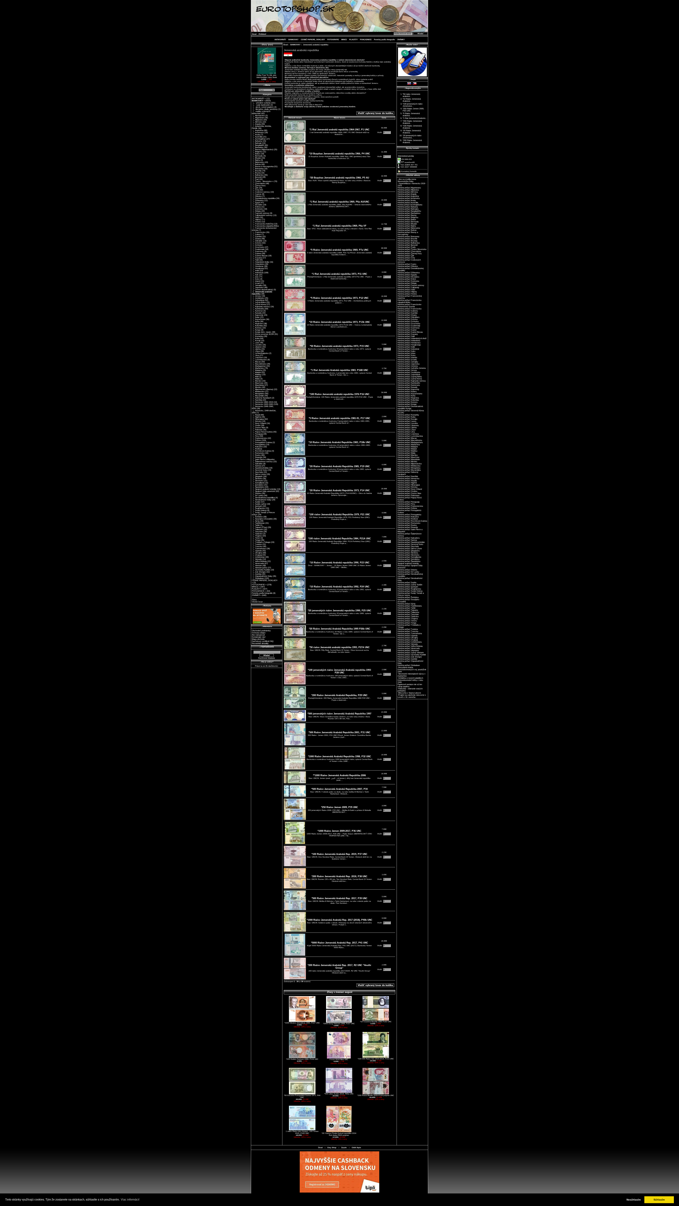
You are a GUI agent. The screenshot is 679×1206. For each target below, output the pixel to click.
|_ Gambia (257, 236)
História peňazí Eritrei (406, 279)
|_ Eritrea (256, 207)
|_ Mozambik (258, 396)
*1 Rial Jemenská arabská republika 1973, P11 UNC (339, 274)
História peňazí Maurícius (408, 457)
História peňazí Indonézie (408, 349)
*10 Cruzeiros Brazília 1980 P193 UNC (375, 1022)
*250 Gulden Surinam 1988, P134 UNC (302, 1059)
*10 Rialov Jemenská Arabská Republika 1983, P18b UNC (339, 442)
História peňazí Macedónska (409, 440)
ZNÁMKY (401, 40)
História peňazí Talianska (408, 612)
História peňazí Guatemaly (408, 326)
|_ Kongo (256, 330)
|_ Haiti (255, 260)
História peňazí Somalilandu (409, 557)
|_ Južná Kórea (259, 304)
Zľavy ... (255, 600)
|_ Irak (255, 275)
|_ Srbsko (256, 493)
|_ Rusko (256, 455)
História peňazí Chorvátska (409, 251)
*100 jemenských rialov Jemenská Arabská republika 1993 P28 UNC (339, 671)
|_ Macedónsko (259, 364)
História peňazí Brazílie (407, 239)
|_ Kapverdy (257, 315)
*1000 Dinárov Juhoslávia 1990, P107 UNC (302, 1023)
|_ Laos (255, 343)
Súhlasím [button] (659, 1199)
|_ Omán (256, 425)
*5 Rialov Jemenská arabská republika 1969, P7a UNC (339, 250)
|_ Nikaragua (258, 419)
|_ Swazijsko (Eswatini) (262, 519)
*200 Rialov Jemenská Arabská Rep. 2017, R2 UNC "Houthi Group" (339, 966)
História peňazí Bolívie (407, 230)
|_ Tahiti (255, 525)
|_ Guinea (256, 253)
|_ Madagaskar (259, 366)
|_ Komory (257, 328)
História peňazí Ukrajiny (407, 638)
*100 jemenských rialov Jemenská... (413, 105)
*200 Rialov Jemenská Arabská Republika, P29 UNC (339, 695)
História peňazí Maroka (407, 455)
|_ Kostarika (257, 336)
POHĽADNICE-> (259, 591)
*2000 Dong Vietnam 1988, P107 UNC (339, 1024)
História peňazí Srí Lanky (408, 572)
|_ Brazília (256, 171)
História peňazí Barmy (407, 215)
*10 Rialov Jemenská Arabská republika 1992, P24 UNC (339, 586)
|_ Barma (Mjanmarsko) (262, 149)
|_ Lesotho (257, 345)
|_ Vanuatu (257, 559)
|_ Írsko (255, 279)
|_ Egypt (256, 202)
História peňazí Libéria (407, 427)
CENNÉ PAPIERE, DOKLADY (313, 40)
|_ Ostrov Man (258, 427)
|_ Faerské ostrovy (260, 213)
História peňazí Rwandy (407, 527)
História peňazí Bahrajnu (408, 209)
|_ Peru (255, 436)
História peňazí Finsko (407, 294)
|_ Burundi (257, 177)
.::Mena (266, 85)
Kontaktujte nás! (259, 637)
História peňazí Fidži (406, 289)
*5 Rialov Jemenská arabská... (411, 114)
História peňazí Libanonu (408, 425)
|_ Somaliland (258, 483)
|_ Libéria (256, 349)
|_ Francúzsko (258, 232)
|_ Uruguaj (257, 555)
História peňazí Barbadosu (408, 213)
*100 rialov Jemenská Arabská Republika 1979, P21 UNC (339, 514)
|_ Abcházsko (258, 115)
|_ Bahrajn (257, 143)
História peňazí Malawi (407, 449)
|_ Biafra (256, 160)
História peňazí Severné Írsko (410, 544)
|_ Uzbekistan (258, 557)
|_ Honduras (257, 266)
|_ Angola (256, 124)
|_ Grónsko (257, 245)
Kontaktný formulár (409, 171)
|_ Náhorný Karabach (261, 398)
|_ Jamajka (257, 285)
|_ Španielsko (258, 487)
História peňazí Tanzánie (408, 614)
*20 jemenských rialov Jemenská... (412, 136)
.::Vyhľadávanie (266, 647)
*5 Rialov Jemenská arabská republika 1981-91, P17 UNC (339, 418)
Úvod (254, 34)
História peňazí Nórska (407, 487)
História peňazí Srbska (407, 570)
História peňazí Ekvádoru (408, 277)
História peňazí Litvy (406, 432)
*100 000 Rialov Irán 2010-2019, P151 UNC (376, 1059)
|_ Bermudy (257, 156)
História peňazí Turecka (407, 631)
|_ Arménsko (258, 132)
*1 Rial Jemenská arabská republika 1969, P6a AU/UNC (339, 201)
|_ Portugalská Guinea (262, 442)
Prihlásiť (262, 34)
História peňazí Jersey (407, 370)
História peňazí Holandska (408, 340)
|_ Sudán (256, 502)
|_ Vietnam (257, 565)
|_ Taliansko (257, 529)
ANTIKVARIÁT (280, 40)
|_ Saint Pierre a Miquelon (263, 459)
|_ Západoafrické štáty (262, 576)
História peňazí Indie (406, 347)
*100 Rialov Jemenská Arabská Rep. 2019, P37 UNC (339, 854)
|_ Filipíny (256, 219)
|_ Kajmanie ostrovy (261, 306)
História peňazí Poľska (407, 508)
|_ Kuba (255, 338)
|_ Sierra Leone (259, 474)
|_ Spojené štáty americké (263, 491)
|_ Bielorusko (258, 162)
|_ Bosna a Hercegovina (263, 166)
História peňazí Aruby (406, 200)
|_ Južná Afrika (259, 302)
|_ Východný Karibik (261, 570)
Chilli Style (356, 1148)
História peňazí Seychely (408, 546)
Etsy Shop (331, 1148)
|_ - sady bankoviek (261, 105)
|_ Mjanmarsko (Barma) (262, 389)
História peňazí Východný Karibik (411, 655)
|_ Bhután (256, 158)
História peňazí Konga (406, 404)
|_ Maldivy (257, 374)
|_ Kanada (257, 313)
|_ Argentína (257, 130)
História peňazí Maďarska (408, 444)
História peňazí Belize (406, 219)
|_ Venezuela (258, 563)
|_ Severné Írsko (259, 470)
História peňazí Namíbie (407, 476)
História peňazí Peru (406, 504)
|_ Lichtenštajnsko (260, 353)
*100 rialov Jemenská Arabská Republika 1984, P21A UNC (339, 538)
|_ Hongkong (258, 268)
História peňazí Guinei (406, 330)
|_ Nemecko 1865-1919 (262, 402)
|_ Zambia (256, 574)
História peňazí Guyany (407, 334)
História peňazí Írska (406, 355)
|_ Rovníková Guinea (261, 451)
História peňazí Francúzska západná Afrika (409, 301)
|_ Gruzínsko (258, 247)
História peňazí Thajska (407, 619)
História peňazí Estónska (408, 281)
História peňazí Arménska (408, 198)
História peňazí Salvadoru (408, 538)
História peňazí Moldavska (408, 466)
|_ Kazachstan (258, 319)
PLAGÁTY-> (257, 589)
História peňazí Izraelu (407, 360)
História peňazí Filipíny (407, 292)
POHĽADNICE (366, 40)
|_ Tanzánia (257, 531)
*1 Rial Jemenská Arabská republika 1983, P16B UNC (339, 370)
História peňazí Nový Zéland (409, 489)
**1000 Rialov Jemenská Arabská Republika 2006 (339, 775)
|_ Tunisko (257, 544)
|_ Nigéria (256, 417)
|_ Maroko (257, 381)
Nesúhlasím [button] (633, 1199)
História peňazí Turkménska (409, 633)
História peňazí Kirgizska (408, 398)
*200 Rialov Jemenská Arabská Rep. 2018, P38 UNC (339, 876)
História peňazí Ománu (407, 491)
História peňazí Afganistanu (409, 188)
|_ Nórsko (256, 421)
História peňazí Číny (406, 258)
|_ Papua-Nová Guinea (262, 432)
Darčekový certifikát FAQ (263, 641)
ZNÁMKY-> (256, 595)
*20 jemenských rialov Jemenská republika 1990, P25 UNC (339, 610)
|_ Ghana (256, 239)
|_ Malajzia (257, 370)
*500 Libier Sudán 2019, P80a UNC (339, 1094)
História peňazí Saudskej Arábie (411, 542)
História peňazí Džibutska (408, 273)
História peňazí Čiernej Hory (409, 253)
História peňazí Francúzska (409, 309)
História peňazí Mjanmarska (409, 464)
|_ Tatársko (257, 534)
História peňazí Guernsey (408, 328)
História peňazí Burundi (407, 245)
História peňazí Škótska (407, 553)
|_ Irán (255, 277)
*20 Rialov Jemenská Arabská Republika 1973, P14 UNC (339, 490)
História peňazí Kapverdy (408, 389)
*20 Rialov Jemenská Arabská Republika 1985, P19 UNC (339, 466)
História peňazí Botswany (408, 236)
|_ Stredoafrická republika (263, 498)
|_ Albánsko (257, 120)
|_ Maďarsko (258, 368)
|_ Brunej (256, 173)
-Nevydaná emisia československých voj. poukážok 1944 (411, 669)
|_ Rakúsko (257, 447)
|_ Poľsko (256, 440)
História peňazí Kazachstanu (409, 394)
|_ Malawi (256, 372)
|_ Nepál (256, 415)
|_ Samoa (256, 466)
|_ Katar (256, 317)
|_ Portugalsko (258, 444)
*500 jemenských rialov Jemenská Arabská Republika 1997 (339, 713)
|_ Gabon (256, 234)
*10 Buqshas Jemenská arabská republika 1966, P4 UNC (339, 153)
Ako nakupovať (258, 635)
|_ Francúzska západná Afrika (265, 226)
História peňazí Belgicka (407, 217)
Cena (384, 118)
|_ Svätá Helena (259, 510)
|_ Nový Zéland (259, 423)
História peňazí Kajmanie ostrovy (411, 381)
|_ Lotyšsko (257, 357)
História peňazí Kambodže (408, 383)
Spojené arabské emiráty (408, 563)
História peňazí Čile (405, 256)
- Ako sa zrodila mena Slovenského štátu (406, 180)
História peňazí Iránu (406, 353)
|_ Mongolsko (258, 394)
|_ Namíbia (257, 400)
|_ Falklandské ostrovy (262, 215)
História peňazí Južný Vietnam (410, 652)
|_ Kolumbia (257, 326)
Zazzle (344, 1148)
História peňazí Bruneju (407, 241)
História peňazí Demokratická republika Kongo (410, 407)
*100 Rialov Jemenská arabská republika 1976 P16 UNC (339, 394)
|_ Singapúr (257, 476)
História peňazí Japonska (408, 364)
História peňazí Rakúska (408, 517)
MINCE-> (256, 587)
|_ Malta (256, 379)
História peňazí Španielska (408, 561)
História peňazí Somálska (408, 559)
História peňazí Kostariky (408, 415)
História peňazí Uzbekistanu (409, 642)
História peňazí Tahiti (406, 608)
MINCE (344, 40)
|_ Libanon (257, 347)
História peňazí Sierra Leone (409, 548)
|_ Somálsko (257, 485)
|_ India (255, 270)
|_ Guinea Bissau (260, 256)
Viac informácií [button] (130, 1199)
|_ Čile (255, 188)
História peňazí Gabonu (407, 311)
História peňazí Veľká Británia (410, 646)
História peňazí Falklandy (408, 287)
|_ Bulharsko (258, 175)
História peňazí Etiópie (407, 283)
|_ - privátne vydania (261, 103)
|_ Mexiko (256, 387)
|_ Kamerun (257, 311)
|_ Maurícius (257, 383)
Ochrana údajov (259, 633)
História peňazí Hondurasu (408, 343)
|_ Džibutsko (258, 200)
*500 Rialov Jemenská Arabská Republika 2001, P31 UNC (339, 732)
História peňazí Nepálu (407, 481)
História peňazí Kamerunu (408, 385)
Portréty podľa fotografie (384, 40)
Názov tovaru (339, 118)
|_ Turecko (257, 546)
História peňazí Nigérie (407, 483)
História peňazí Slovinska (408, 555)
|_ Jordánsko (258, 298)
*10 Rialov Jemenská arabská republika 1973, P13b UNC (339, 322)
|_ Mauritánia (258, 385)
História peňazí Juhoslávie (408, 374)
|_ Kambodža (258, 309)
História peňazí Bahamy (407, 207)
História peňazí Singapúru (408, 551)
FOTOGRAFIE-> (259, 585)
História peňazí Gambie (407, 313)
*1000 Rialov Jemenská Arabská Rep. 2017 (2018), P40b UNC (339, 920)
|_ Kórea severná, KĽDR (263, 334)
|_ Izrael (256, 283)
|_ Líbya (256, 351)
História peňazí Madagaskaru (410, 442)
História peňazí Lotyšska (408, 434)
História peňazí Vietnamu (408, 650)
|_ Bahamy (257, 141)
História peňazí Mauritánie (408, 459)
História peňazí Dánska (407, 266)
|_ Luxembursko (259, 360)
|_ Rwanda (257, 457)
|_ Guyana (257, 258)
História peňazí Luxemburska (410, 436)
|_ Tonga (256, 540)
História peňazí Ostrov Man (409, 493)
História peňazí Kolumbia (408, 400)
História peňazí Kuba (406, 417)
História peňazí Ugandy (407, 635)
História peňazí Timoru (407, 621)
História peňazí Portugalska (409, 514)
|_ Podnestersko (259, 438)
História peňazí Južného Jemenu (411, 368)
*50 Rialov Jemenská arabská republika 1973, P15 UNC (339, 346)
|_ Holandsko (258, 264)
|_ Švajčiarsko (258, 508)
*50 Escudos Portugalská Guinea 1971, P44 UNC (302, 1096)
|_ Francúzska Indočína (262, 224)
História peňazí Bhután (407, 224)
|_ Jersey (256, 296)
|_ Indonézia (257, 273)
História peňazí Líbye (406, 430)
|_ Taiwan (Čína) (259, 527)
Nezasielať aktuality (260, 643)
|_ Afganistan (258, 118)
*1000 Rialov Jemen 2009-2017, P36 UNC (339, 831)
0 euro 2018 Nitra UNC (339, 1059)
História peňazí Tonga (406, 623)
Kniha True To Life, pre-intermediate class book (267, 76)
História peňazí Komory (407, 402)
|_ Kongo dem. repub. (261, 332)
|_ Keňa (255, 321)
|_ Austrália (257, 137)
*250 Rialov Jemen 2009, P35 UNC (339, 807)
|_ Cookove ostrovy (261, 192)
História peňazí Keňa (406, 396)
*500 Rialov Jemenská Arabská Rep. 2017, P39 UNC (339, 898)
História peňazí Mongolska (408, 468)
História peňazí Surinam (407, 587)
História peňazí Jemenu (407, 366)
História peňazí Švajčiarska (409, 589)
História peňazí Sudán (406, 582)
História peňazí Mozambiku (409, 470)
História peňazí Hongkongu (409, 345)
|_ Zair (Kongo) (259, 572)
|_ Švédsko (257, 517)
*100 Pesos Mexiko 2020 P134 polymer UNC (375, 1095)
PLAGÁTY (353, 40)
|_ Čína (255, 190)
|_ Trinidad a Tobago (261, 542)
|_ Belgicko (257, 152)
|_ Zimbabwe (258, 578)
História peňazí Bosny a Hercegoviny (407, 233)
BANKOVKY (295, 45)
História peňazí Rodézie (407, 519)
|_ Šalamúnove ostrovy (262, 461)
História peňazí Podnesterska (410, 506)
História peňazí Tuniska (407, 629)
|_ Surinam (257, 506)
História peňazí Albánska (408, 190)
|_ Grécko (257, 243)
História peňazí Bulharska (408, 243)
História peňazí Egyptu (407, 275)
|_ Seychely (257, 472)
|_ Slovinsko (257, 481)
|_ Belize (256, 154)
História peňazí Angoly (407, 194)
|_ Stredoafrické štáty (261, 500)
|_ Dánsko (257, 196)
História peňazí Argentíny (408, 196)
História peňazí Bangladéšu (409, 211)
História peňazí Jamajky (407, 362)
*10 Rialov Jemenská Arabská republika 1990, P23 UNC (339, 562)
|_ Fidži (255, 217)
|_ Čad (255, 179)
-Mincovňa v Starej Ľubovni (409, 693)
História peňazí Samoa (407, 540)
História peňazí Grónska (408, 321)
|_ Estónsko (257, 209)
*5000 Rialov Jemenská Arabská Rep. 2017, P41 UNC (339, 942)
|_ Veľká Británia (259, 561)
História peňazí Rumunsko (408, 523)
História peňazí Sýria (406, 604)
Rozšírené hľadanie (266, 658)
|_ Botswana (257, 169)
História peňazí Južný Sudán (409, 585)
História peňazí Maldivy (407, 451)
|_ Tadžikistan (258, 523)
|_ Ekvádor (257, 205)
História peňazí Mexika (407, 461)
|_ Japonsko (257, 287)
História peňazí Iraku (406, 351)
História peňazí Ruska (407, 525)
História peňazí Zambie (407, 659)
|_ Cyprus (256, 194)
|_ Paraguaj (257, 434)
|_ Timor (256, 538)
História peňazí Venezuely (408, 648)
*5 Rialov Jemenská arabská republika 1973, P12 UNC (339, 298)
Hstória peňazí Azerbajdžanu (409, 205)
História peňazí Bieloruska (408, 228)
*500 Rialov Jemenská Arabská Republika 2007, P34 (339, 789)
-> (258, 101)
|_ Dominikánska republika (263, 198)
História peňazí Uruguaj (407, 640)
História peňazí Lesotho (407, 423)
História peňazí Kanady (407, 387)
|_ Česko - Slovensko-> (262, 181)
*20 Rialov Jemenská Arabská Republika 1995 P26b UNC (339, 628)
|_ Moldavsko (258, 391)
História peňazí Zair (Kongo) (409, 657)
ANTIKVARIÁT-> (259, 98)
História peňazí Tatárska (408, 616)
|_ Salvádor (257, 464)
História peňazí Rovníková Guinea (412, 521)
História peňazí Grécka (407, 319)
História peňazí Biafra (406, 226)
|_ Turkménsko (259, 548)
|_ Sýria (255, 521)
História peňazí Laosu (406, 421)
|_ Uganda (257, 551)
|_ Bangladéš (258, 145)
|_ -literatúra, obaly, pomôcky (265, 109)
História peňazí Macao (407, 438)
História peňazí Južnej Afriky (409, 377)
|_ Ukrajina (257, 553)
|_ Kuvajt (256, 340)
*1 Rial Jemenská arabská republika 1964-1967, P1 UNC (339, 129)
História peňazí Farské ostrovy (410, 285)
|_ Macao (256, 362)
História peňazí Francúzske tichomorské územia (409, 305)
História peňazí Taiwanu (407, 610)
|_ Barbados (257, 147)
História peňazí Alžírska (407, 192)
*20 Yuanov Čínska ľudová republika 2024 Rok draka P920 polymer (339, 1134)
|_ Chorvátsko (258, 183)
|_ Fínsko (256, 222)
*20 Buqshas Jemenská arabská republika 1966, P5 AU (339, 177)
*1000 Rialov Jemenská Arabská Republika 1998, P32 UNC (339, 756)
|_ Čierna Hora (258, 185)
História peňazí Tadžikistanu (409, 606)
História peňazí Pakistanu (408, 495)
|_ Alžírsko (257, 122)
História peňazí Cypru (406, 264)
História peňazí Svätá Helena (409, 591)
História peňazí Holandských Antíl (411, 338)
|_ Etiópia (256, 211)
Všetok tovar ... (258, 602)
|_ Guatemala (258, 249)
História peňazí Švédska (408, 597)
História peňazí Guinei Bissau (410, 332)
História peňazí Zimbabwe (408, 665)
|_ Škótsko (257, 478)
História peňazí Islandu (407, 357)
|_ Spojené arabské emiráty (264, 489)
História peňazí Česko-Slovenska (411, 249)
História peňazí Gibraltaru (408, 317)
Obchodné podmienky (261, 631)
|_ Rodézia (257, 449)
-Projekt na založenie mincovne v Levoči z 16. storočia (411, 696)
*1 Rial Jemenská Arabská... (415, 118)
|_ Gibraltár (257, 241)
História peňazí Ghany (407, 315)
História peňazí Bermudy (408, 222)
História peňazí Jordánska (408, 372)
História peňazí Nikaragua (408, 485)
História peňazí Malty (406, 453)
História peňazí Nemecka (408, 478)
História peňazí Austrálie (407, 202)
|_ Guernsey (258, 251)
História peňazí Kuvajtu (407, 419)
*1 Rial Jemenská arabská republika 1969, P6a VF (339, 225)
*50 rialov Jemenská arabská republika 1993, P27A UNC (339, 647)
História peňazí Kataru (407, 391)
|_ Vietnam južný (259, 568)
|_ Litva (255, 355)
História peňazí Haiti (406, 336)
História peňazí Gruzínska (408, 323)
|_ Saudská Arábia (260, 468)
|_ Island (256, 281)
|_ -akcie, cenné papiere (263, 107)
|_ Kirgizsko (257, 323)
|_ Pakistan (257, 430)
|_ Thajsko (257, 536)
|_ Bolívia (256, 164)
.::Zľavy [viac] (266, 45)
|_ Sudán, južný (259, 504)
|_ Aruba (256, 135)
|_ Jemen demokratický (262, 289)
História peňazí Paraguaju (408, 502)
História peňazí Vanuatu (407, 644)
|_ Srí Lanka (257, 495)
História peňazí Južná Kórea (409, 379)
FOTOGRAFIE (333, 40)
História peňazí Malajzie (407, 447)
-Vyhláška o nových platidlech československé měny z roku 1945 (410, 680)
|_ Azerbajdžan (259, 139)
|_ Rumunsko (258, 453)
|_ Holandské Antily (260, 262)
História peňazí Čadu (406, 247)
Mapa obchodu (258, 639)
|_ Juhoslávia (258, 300)
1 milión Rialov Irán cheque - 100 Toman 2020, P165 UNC (302, 1132)
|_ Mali (255, 377)
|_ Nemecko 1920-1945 (262, 404)
